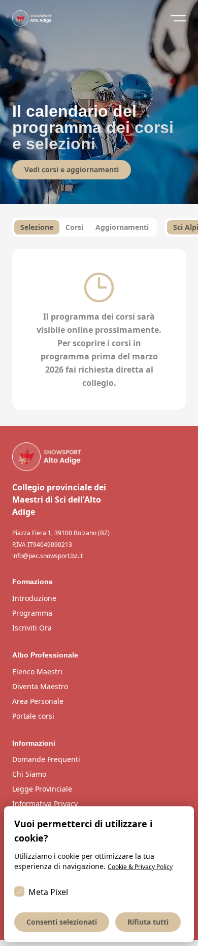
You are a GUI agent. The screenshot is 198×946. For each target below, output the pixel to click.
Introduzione (34, 598)
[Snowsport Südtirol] (32, 18)
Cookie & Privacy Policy (140, 866)
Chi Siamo (29, 774)
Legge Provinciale (42, 789)
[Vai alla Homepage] (99, 456)
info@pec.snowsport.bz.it (47, 556)
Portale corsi (33, 716)
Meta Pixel (48, 892)
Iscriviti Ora (32, 628)
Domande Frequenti (46, 759)
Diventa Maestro (40, 686)
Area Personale (37, 701)
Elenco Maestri (37, 671)
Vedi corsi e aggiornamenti (71, 169)
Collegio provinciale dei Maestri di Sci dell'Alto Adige (59, 499)
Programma (32, 613)
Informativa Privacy (45, 803)
